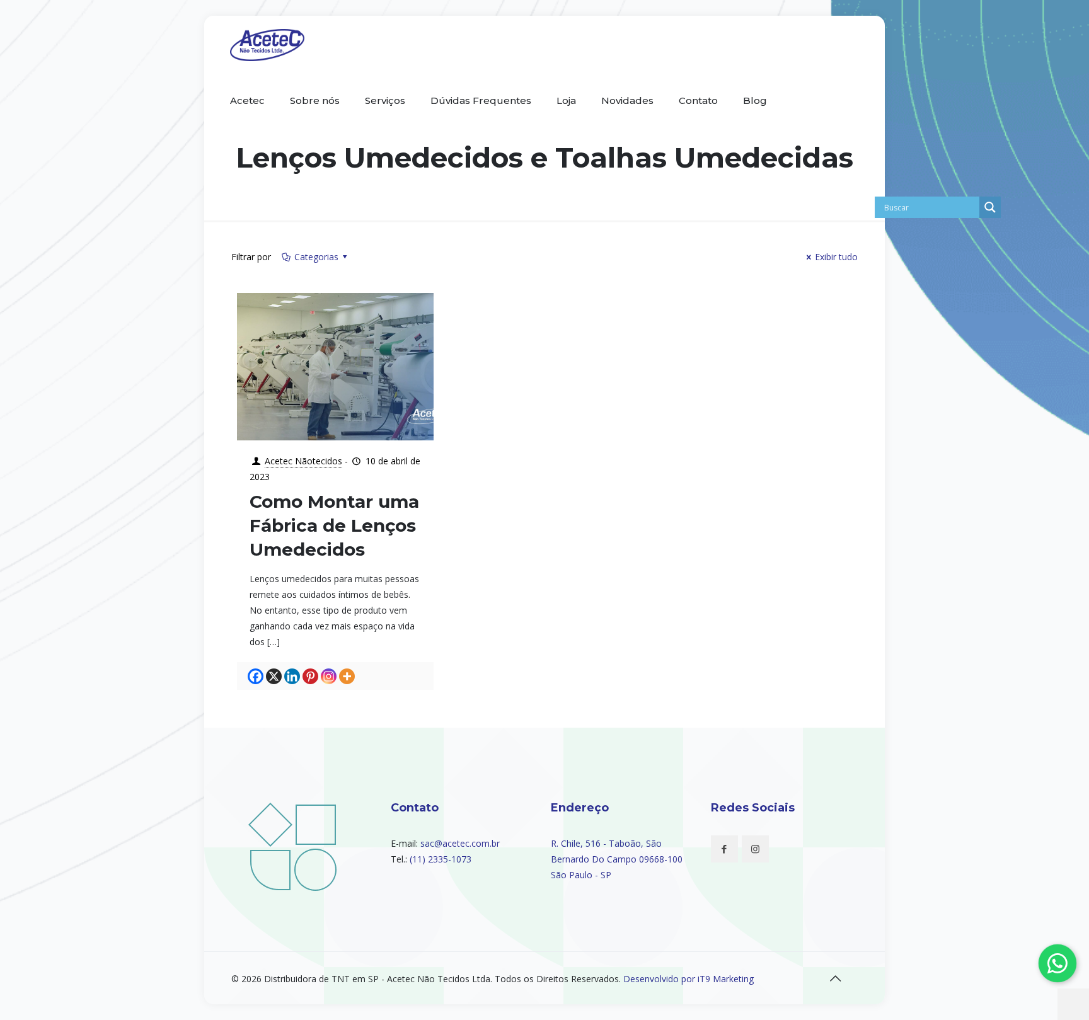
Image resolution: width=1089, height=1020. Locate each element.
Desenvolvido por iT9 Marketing (688, 979)
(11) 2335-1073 (440, 859)
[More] (347, 676)
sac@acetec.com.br (460, 843)
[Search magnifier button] (990, 207)
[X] (274, 676)
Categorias (316, 257)
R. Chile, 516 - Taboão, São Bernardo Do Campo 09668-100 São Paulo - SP (617, 859)
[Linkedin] (292, 676)
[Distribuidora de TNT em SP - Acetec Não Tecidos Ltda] (267, 44)
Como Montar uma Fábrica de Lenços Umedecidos (334, 525)
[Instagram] (329, 676)
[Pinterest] (310, 676)
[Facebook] (255, 676)
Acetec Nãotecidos (303, 461)
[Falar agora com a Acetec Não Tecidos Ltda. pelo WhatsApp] (1057, 963)
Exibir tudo (836, 257)
